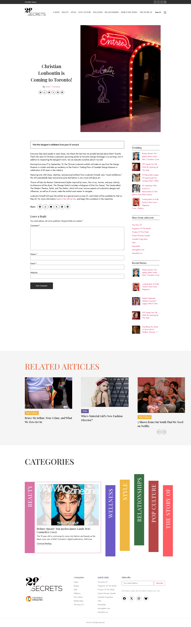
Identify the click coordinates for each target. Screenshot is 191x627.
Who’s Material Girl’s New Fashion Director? (102, 418)
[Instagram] (139, 598)
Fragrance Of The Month (141, 228)
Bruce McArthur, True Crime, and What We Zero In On (48, 420)
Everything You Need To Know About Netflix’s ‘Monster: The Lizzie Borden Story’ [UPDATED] (150, 329)
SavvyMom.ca (137, 253)
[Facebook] (124, 598)
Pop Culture (84, 12)
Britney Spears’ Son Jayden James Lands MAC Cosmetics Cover (150, 156)
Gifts (134, 242)
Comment (35, 226)
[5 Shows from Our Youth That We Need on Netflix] (161, 395)
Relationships (112, 12)
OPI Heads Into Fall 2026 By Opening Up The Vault (150, 167)
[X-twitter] (131, 598)
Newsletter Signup (30, 2)
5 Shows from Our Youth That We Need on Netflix (160, 424)
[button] (40, 92)
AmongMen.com (138, 249)
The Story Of (146, 12)
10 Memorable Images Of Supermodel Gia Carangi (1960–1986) (150, 178)
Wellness (97, 12)
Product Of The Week (140, 232)
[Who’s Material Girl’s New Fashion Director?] (105, 392)
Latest (56, 12)
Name (33, 254)
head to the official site (66, 199)
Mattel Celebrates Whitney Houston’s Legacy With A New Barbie (150, 301)
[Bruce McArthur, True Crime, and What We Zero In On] (48, 393)
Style (73, 12)
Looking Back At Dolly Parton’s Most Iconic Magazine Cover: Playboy (150, 287)
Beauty (65, 12)
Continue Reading (44, 543)
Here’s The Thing (129, 12)
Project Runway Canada (141, 235)
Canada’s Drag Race (139, 239)
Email (33, 263)
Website (33, 273)
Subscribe (159, 583)
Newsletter (136, 246)
